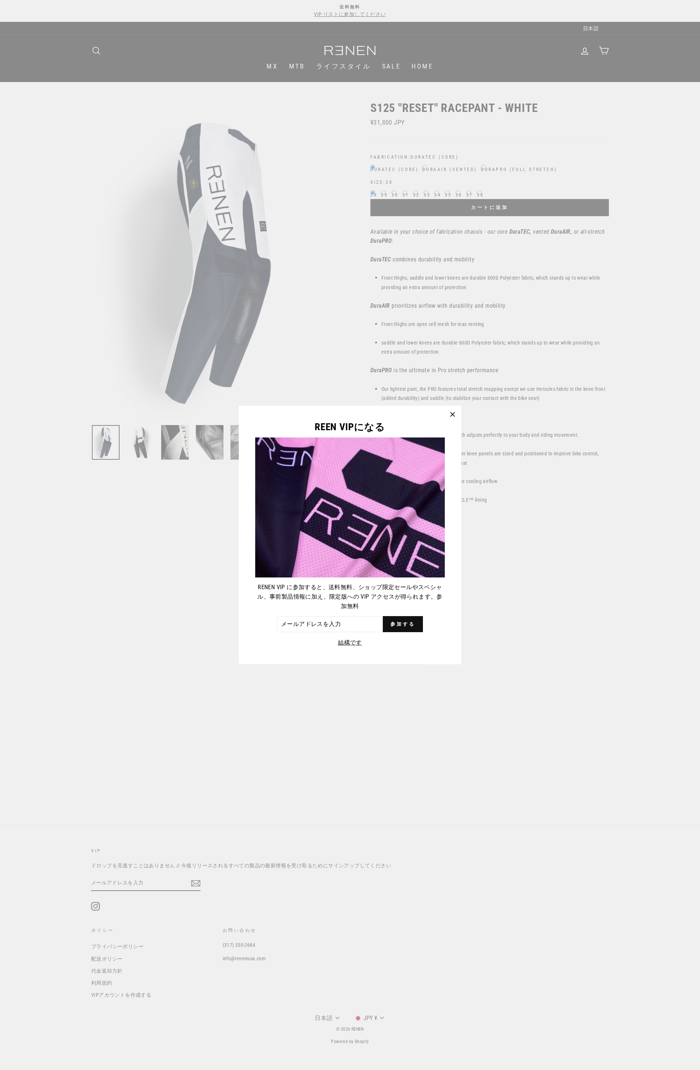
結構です (350, 642)
